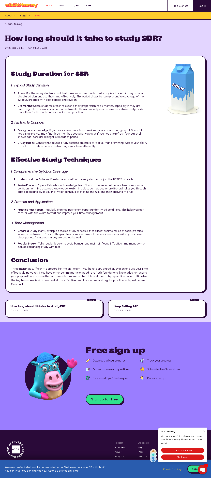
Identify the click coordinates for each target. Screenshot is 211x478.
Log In (202, 5)
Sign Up (180, 5)
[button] (202, 469)
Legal (23, 15)
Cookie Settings (172, 469)
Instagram (119, 456)
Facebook (119, 443)
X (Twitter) (120, 447)
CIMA (61, 5)
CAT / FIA (74, 5)
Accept (196, 468)
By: (6, 48)
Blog (38, 15)
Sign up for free (104, 399)
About (8, 15)
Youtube (118, 452)
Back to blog (15, 23)
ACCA (49, 5)
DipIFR (88, 5)
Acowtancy (21, 5)
